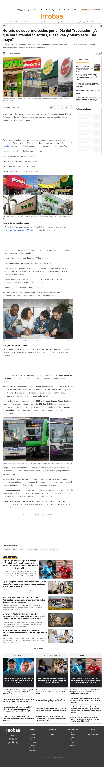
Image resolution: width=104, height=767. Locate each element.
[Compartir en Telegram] (66, 107)
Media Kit (72, 745)
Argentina (29, 10)
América (33, 732)
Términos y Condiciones (92, 732)
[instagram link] (16, 739)
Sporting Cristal (32, 22)
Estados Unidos (38, 10)
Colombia (47, 10)
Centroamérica (72, 10)
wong (22, 549)
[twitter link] (13, 739)
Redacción (52, 732)
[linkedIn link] (16, 742)
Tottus (15, 549)
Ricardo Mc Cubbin (14, 53)
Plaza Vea (44, 549)
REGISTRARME (85, 10)
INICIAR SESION (97, 10)
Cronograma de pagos (54, 22)
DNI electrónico (65, 22)
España (54, 10)
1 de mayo (7, 549)
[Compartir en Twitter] (58, 107)
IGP (19, 22)
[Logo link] (52, 16)
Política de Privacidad (92, 734)
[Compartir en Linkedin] (62, 107)
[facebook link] (9, 739)
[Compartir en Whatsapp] (51, 107)
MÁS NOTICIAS (37, 648)
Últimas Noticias (33, 750)
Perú (65, 10)
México (60, 10)
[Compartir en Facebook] (54, 107)
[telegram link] (13, 742)
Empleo (53, 734)
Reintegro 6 (78, 22)
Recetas (72, 22)
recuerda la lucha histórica (33, 379)
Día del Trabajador (32, 549)
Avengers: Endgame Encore (89, 22)
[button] (3, 10)
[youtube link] (9, 742)
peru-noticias (54, 549)
